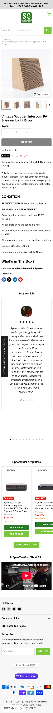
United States (25, 665)
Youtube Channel (39, 702)
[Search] (48, 30)
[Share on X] (9, 279)
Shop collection (26, 544)
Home (4, 39)
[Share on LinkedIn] (15, 279)
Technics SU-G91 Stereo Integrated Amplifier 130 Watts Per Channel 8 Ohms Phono (16, 507)
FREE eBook (11, 708)
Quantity (5, 126)
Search (9, 702)
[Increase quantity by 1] (27, 132)
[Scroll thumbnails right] (49, 105)
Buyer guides (22, 702)
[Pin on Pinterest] (20, 279)
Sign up (43, 651)
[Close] (21, 708)
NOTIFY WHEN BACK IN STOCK (4, 356)
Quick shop (16, 527)
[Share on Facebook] (3, 279)
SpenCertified (11, 150)
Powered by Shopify (27, 708)
